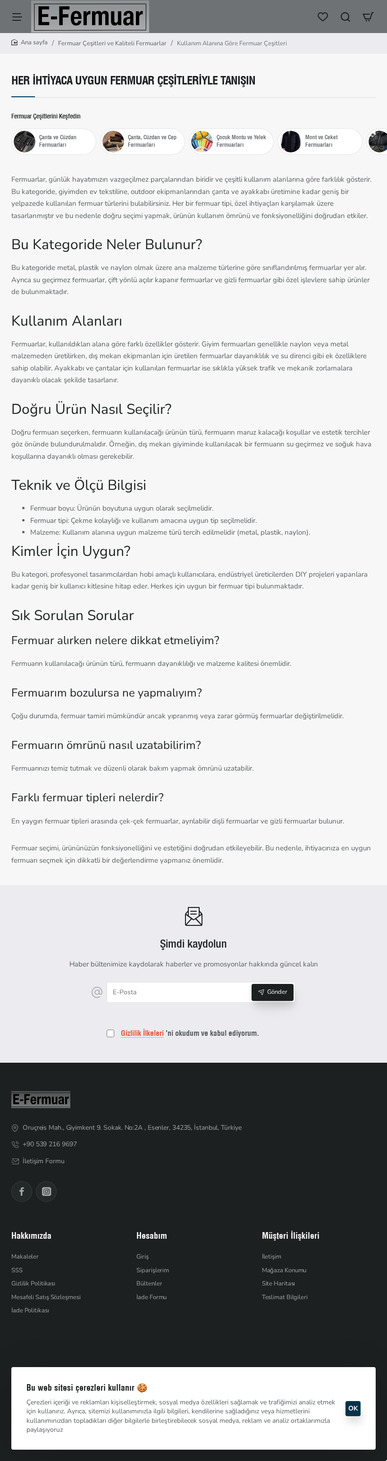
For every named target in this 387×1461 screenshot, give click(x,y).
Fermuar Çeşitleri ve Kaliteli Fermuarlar (112, 43)
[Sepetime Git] (368, 16)
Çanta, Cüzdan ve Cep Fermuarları (152, 141)
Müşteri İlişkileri (291, 1235)
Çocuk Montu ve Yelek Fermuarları (241, 141)
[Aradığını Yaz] (345, 16)
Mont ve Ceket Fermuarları (321, 141)
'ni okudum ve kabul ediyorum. (190, 1033)
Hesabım (151, 1235)
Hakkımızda (31, 1235)
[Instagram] (46, 1191)
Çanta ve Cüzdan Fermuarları (57, 141)
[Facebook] (21, 1191)
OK (353, 1408)
